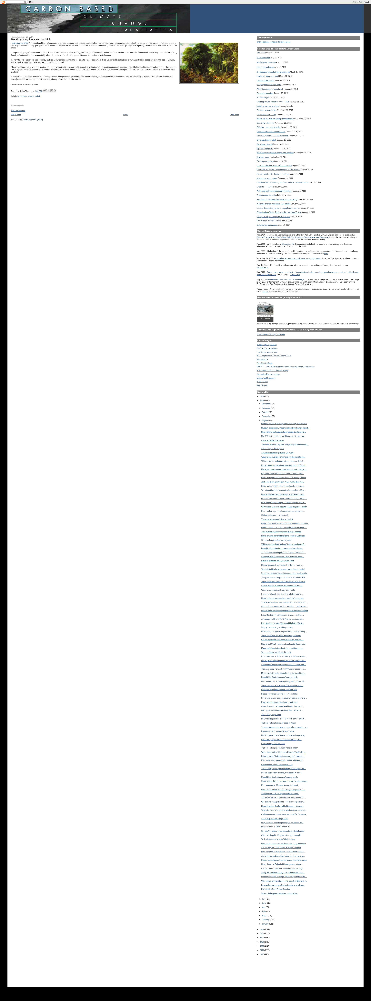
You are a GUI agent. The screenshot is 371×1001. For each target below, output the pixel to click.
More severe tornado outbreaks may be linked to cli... (283, 673)
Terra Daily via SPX (19, 43)
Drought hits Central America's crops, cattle (279, 677)
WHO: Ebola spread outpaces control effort (279, 893)
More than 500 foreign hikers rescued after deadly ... (283, 852)
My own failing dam (265, 148)
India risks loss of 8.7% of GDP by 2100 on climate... (283, 656)
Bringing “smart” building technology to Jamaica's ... (283, 756)
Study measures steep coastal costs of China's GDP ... (284, 577)
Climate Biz (295, 275)
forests (31, 96)
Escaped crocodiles (265, 93)
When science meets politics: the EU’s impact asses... (284, 606)
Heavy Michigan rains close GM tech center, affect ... (283, 719)
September (267, 416)
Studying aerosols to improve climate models (280, 793)
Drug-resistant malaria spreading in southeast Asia (282, 823)
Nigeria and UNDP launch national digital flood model (283, 644)
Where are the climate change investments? (275, 119)
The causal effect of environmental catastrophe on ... (283, 798)
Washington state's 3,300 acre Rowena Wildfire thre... (283, 752)
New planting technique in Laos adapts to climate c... (283, 432)
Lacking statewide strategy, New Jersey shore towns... (284, 877)
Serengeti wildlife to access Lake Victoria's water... (282, 557)
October (265, 412)
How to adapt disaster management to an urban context (284, 611)
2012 (262, 933)
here (326, 253)
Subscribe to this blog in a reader (271, 334)
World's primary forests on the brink (276, 652)
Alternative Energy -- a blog (268, 374)
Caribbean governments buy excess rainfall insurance (283, 814)
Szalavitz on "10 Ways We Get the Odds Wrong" (277, 199)
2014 (262, 401)
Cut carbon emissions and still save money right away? (298, 258)
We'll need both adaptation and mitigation (274, 191)
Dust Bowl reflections (265, 123)
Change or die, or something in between (273, 216)
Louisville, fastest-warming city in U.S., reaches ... (282, 615)
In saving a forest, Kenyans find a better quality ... (282, 594)
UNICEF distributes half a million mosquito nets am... (283, 436)
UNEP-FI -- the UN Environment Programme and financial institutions (286, 367)
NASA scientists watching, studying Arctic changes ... (284, 527)
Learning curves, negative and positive (273, 102)
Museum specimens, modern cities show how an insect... (285, 428)
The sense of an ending (266, 114)
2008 (262, 950)
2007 (262, 954)
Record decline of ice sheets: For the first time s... (282, 565)
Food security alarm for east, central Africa (279, 690)
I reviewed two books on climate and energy (285, 279)
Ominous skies (263, 157)
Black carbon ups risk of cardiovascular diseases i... (283, 511)
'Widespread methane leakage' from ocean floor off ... (283, 544)
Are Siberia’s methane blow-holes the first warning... (283, 856)
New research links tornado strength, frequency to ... (283, 789)
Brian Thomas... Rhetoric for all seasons (274, 42)
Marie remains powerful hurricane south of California (283, 536)
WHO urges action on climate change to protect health (284, 507)
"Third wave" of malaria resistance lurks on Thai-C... (283, 461)
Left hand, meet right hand (268, 76)
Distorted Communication (267, 225)
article (265, 291)
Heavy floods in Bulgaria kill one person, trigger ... (282, 864)
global (37, 96)
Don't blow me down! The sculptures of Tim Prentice (278, 170)
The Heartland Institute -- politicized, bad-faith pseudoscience (282, 182)
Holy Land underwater (266, 67)
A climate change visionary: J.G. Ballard (273, 204)
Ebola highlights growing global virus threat (279, 702)
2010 (262, 942)
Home (125, 114)
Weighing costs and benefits (268, 127)
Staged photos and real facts (269, 85)
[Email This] (43, 90)
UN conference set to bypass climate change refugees (284, 498)
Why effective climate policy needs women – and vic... (284, 810)
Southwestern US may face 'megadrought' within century (285, 444)
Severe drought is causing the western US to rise (281, 586)
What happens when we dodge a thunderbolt (275, 153)
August (265, 420)
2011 (262, 938)
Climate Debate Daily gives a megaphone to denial (278, 208)
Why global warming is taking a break (277, 627)
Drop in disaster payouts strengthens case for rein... (283, 494)
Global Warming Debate (267, 344)
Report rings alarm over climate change (277, 731)
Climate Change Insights (267, 348)
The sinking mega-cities (271, 715)
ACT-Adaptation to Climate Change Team (274, 356)
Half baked (261, 53)
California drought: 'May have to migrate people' (281, 835)
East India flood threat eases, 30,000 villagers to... (282, 760)
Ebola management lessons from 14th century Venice (283, 478)
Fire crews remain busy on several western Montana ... (284, 698)
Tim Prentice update (265, 161)
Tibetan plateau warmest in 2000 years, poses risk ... (283, 669)
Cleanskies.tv (262, 267)
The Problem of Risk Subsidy (269, 221)
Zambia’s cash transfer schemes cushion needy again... (284, 573)
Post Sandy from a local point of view (272, 136)
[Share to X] (49, 90)
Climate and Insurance (266, 378)
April (264, 911)
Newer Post (16, 114)
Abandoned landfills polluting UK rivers (277, 453)
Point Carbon (262, 381)
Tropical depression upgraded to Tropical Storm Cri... (283, 552)
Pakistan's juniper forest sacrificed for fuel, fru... (281, 739)
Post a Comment (18, 111)
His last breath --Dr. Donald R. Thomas (273, 174)
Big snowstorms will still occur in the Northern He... (282, 473)
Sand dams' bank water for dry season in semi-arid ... (283, 665)
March (265, 915)
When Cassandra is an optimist (270, 89)
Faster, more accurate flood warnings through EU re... (283, 465)
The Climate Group (264, 363)
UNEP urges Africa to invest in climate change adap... (284, 735)
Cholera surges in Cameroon (273, 744)
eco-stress (22, 96)
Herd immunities (263, 57)
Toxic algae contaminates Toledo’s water (278, 839)
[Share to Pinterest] (54, 90)
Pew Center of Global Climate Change (272, 370)
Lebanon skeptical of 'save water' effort (277, 561)
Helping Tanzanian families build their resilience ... (282, 710)
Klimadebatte (262, 359)
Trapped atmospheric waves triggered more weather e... (284, 727)
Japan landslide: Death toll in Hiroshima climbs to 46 (283, 582)
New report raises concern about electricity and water (283, 843)
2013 (262, 929)
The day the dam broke (266, 110)
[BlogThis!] (46, 90)
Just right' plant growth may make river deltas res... (282, 482)
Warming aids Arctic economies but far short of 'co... (283, 490)
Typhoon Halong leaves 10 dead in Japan (278, 723)
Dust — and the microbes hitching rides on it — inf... (283, 681)
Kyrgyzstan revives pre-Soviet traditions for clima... (282, 885)
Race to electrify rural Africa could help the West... (282, 623)
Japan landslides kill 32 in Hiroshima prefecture (281, 636)
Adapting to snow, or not (267, 178)
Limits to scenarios (265, 187)
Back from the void (265, 144)
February (266, 920)
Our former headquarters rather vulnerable (274, 165)
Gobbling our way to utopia (268, 106)
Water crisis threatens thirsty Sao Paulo (278, 590)
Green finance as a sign (267, 195)
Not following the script (266, 62)
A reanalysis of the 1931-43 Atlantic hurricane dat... (282, 619)
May (264, 907)
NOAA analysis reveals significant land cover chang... (284, 631)
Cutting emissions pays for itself (274, 515)
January (265, 924)
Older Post (234, 114)
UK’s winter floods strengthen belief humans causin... (283, 503)
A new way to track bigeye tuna (274, 818)
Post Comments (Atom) (33, 120)
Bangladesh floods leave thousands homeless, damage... (285, 523)
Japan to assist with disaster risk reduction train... (282, 686)
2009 (262, 946)
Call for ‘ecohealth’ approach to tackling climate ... (282, 640)
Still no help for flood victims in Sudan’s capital (281, 848)
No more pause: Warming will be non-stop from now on (284, 424)
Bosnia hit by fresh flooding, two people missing (281, 773)
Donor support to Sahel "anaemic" (275, 827)
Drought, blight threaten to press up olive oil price (281, 548)
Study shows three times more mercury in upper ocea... (284, 781)
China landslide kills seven (272, 440)
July (264, 899)
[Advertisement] (270, 969)
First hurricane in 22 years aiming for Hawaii (279, 785)
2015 (262, 396)
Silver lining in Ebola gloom (272, 449)
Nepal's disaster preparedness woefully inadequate (282, 598)
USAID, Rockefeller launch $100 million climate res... (283, 661)
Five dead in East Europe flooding (275, 889)
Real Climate (262, 385)
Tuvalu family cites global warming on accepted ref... (283, 769)
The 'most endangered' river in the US (277, 519)
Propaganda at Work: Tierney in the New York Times (279, 212)
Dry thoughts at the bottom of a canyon (273, 72)
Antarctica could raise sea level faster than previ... (282, 706)
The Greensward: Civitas (267, 352)
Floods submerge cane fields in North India (279, 694)
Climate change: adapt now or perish (276, 540)
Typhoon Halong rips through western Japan (279, 748)
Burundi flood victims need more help (276, 764)
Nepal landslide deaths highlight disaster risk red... (282, 806)
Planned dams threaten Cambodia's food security (281, 868)
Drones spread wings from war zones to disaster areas (284, 860)
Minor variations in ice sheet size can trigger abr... (282, 648)
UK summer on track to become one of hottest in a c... (284, 881)
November (266, 408)
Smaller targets (263, 97)
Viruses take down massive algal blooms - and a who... (284, 602)
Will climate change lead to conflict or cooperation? (282, 802)
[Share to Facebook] (51, 90)
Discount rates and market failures (271, 131)
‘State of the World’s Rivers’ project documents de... (283, 457)
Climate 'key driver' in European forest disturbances (282, 831)
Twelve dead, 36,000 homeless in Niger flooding (281, 532)
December (266, 404)
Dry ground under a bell (266, 140)
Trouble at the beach (265, 80)
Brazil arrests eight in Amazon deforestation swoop (282, 486)
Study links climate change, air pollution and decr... (282, 872)
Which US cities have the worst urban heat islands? (283, 569)
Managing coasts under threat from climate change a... (284, 469)
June (264, 903)
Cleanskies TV (288, 244)
